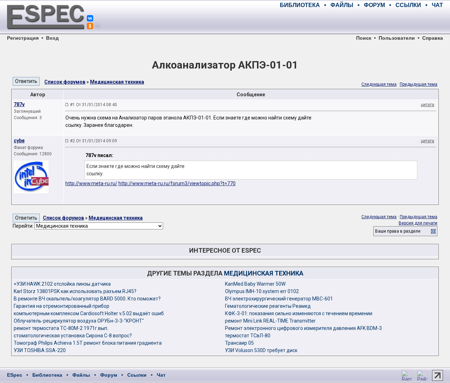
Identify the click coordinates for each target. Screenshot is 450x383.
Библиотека (47, 375)
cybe (19, 140)
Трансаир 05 (239, 343)
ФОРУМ (374, 5)
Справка (432, 38)
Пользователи (397, 38)
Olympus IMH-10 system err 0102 (262, 291)
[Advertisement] (360, 21)
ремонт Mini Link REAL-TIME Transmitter (270, 321)
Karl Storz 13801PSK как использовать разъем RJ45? (75, 291)
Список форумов (64, 82)
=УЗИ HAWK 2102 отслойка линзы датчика (62, 284)
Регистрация (23, 38)
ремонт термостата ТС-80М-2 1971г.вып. (61, 328)
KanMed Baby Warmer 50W (255, 284)
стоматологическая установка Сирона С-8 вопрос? (73, 335)
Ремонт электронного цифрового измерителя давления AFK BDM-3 (303, 328)
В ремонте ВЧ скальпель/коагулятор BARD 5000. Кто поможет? (87, 298)
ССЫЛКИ (408, 5)
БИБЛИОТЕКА (300, 5)
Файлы (81, 375)
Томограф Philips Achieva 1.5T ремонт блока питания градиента (88, 343)
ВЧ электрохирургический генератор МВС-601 (279, 298)
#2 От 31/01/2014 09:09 (93, 140)
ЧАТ (437, 5)
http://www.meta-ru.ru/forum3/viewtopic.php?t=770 (177, 183)
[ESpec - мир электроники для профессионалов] (45, 33)
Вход (52, 38)
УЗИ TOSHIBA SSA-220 (40, 350)
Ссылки (137, 375)
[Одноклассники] (90, 26)
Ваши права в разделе (397, 231)
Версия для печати (418, 223)
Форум (108, 375)
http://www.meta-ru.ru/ (91, 183)
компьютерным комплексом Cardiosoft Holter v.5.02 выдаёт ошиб (89, 313)
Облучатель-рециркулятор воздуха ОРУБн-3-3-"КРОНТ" (79, 321)
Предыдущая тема (418, 84)
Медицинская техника (117, 82)
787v (19, 104)
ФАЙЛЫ (341, 5)
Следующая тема (379, 84)
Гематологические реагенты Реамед (268, 306)
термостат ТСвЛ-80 (247, 335)
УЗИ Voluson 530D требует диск (261, 350)
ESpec (14, 375)
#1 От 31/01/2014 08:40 (93, 104)
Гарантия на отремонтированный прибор (61, 306)
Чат (161, 375)
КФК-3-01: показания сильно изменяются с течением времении (298, 313)
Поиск (363, 38)
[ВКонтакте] (90, 18)
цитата (427, 104)
